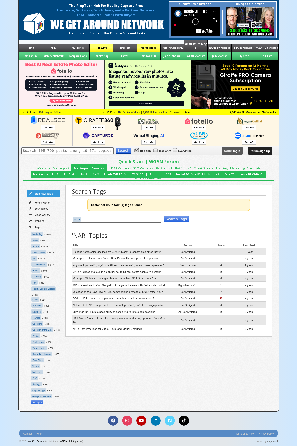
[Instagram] (127, 421)
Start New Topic (43, 193)
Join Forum (30, 56)
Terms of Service (245, 433)
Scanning (36, 276)
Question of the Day (42, 329)
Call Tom (266, 56)
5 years (249, 320)
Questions (37, 323)
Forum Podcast (243, 48)
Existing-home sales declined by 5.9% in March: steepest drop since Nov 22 (117, 252)
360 (34, 258)
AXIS (96, 174)
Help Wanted (38, 252)
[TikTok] (184, 421)
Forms (124, 56)
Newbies (36, 311)
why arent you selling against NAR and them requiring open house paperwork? (118, 265)
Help (39, 433)
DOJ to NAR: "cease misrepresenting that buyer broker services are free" (115, 298)
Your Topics (41, 208)
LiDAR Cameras (120, 168)
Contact (27, 433)
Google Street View (41, 396)
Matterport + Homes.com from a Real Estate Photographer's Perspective (115, 258)
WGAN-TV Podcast (219, 48)
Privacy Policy (266, 433)
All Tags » (37, 402)
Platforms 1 (163, 168)
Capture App (38, 390)
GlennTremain (188, 265)
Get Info (48, 127)
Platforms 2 (183, 168)
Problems (37, 305)
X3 (217, 174)
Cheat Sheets (203, 168)
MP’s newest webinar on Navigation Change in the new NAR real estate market (119, 285)
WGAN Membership (149, 178)
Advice (35, 246)
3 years (249, 298)
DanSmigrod (187, 252)
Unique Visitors (50, 112)
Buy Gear (243, 56)
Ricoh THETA (113, 174)
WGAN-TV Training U (196, 46)
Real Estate (38, 341)
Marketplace (148, 48)
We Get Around (36, 441)
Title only (145, 151)
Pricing (35, 335)
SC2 (168, 174)
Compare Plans (78, 56)
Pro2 (84, 174)
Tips (34, 282)
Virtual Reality (39, 347)
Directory (124, 48)
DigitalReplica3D (187, 285)
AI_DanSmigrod (187, 312)
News (35, 299)
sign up (260, 151)
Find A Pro (101, 48)
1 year (249, 252)
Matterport (61, 168)
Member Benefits (54, 56)
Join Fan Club (148, 56)
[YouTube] (141, 421)
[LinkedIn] (156, 421)
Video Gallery (42, 215)
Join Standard (172, 56)
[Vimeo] (170, 421)
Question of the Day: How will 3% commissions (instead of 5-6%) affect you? (118, 292)
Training (222, 168)
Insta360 (182, 174)
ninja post (272, 441)
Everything (185, 151)
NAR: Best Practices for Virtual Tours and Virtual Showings (107, 329)
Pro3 (55, 174)
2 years (249, 258)
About (54, 48)
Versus (35, 366)
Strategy (36, 384)
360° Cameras (143, 168)
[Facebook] (113, 421)
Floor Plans (37, 360)
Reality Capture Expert (43, 288)
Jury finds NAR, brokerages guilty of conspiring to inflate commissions (114, 312)
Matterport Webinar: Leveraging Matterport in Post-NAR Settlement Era (114, 278)
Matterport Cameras (89, 168)
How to (35, 270)
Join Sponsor (219, 56)
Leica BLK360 (249, 174)
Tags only (165, 151)
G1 (262, 174)
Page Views (129, 112)
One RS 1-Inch (200, 174)
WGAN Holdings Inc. (71, 441)
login (232, 151)
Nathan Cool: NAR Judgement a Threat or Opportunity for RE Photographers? (118, 305)
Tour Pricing (101, 56)
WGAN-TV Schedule (266, 48)
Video (35, 240)
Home (30, 48)
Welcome (43, 168)
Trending (39, 221)
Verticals (254, 168)
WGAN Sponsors (196, 56)
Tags (37, 227)
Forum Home (42, 202)
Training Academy (172, 48)
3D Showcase (39, 264)
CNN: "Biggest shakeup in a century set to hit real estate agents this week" (117, 272)
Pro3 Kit (69, 174)
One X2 (230, 174)
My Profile (78, 48)
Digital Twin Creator (41, 353)
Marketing (237, 168)
